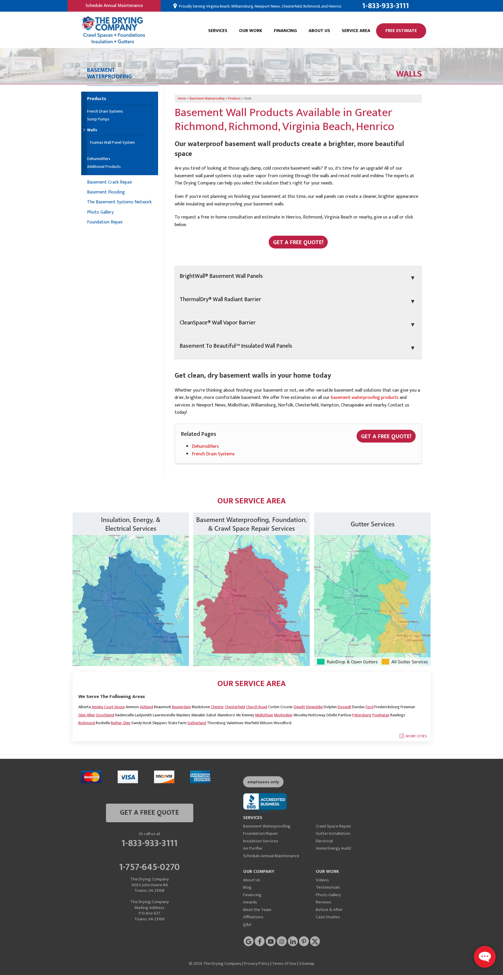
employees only (263, 782)
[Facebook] (260, 941)
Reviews (323, 902)
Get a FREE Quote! (386, 436)
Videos (322, 880)
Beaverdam (181, 707)
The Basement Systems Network (119, 202)
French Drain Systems (213, 454)
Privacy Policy (257, 963)
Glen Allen (86, 715)
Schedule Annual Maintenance (114, 6)
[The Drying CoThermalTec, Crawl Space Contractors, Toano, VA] (265, 803)
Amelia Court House (108, 707)
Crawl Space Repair (333, 826)
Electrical (324, 841)
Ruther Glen (120, 723)
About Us (319, 31)
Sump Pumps (98, 119)
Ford (369, 707)
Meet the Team (257, 909)
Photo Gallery (100, 212)
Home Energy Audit (333, 848)
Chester (217, 707)
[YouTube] (271, 941)
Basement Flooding (106, 192)
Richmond (86, 723)
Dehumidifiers (205, 446)
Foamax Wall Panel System (112, 142)
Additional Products (104, 166)
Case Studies (328, 917)
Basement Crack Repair (109, 182)
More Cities (416, 736)
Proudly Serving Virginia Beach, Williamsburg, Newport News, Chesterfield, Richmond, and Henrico (259, 6)
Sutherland (196, 723)
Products (96, 99)
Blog (247, 887)
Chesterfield (235, 707)
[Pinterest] (304, 941)
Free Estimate (401, 31)
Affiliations (253, 917)
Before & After (329, 909)
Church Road (256, 707)
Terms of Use (284, 963)
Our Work (250, 31)
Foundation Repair (105, 222)
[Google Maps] (249, 941)
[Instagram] (282, 941)
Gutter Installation (333, 833)
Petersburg (361, 715)
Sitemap (306, 963)
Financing (285, 31)
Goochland (105, 715)
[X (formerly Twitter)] (315, 941)
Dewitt (299, 707)
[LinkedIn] (293, 941)
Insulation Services (260, 841)
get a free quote (149, 812)
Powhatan (380, 715)
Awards (250, 902)
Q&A (247, 924)
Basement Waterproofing (267, 826)
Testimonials (328, 887)
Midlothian (264, 715)
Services (217, 31)
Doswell (344, 707)
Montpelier (283, 715)
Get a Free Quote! (298, 242)
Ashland (146, 707)
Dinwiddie (314, 707)
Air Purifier (253, 848)
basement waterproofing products (364, 398)
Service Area (356, 31)
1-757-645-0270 (149, 866)
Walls (92, 130)
